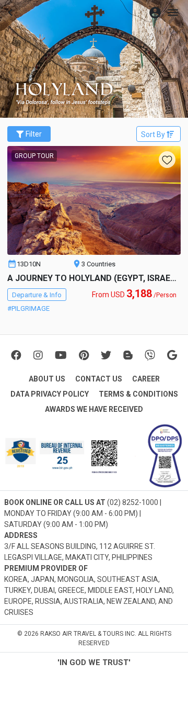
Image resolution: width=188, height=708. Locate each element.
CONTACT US (98, 379)
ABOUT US (47, 379)
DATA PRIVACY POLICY (49, 394)
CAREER (146, 379)
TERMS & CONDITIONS (138, 394)
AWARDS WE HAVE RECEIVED (94, 409)
